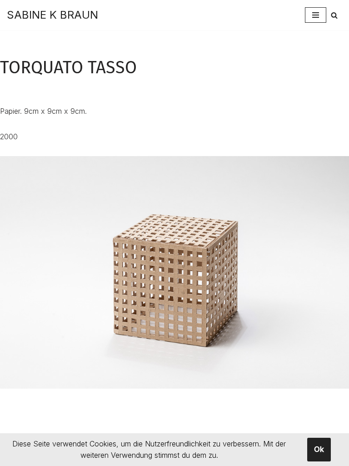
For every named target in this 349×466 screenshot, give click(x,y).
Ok (319, 449)
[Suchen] (334, 15)
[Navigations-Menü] (315, 15)
